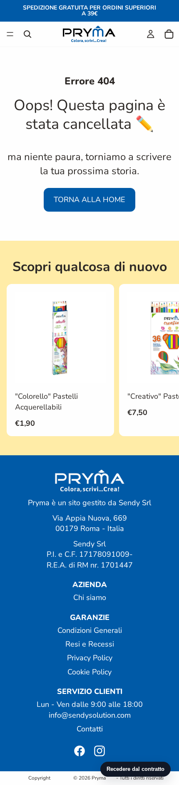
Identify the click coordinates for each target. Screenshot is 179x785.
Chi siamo (89, 597)
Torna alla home (89, 200)
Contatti (90, 728)
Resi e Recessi (89, 644)
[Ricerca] (27, 34)
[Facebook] (79, 751)
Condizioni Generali (89, 630)
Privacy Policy (89, 658)
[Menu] (10, 34)
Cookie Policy (89, 671)
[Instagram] (99, 751)
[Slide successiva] (163, 360)
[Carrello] (169, 34)
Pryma (99, 778)
